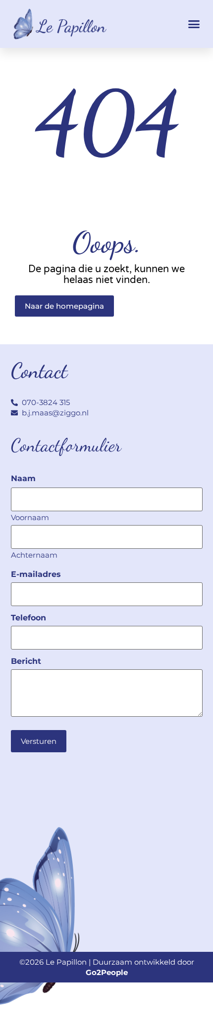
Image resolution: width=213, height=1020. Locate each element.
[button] (194, 24)
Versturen (38, 741)
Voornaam (30, 517)
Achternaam (34, 554)
